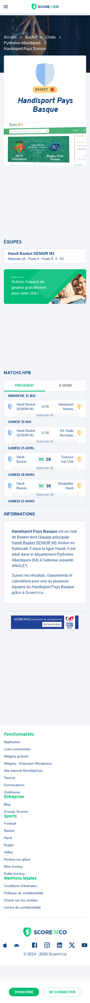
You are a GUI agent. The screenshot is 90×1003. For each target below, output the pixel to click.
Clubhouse (12, 792)
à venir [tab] (65, 385)
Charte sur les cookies (21, 900)
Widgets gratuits (16, 756)
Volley (8, 852)
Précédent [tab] (24, 385)
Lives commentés (17, 749)
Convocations (14, 785)
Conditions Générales (20, 886)
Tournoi (9, 778)
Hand (8, 838)
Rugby (9, 845)
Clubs (51, 37)
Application (12, 742)
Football (10, 823)
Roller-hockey (14, 874)
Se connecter (62, 992)
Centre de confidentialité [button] (22, 907)
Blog (7, 804)
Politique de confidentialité (23, 893)
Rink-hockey (13, 866)
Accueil (10, 37)
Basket (31, 37)
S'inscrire (24, 992)
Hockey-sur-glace (17, 859)
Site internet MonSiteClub (23, 771)
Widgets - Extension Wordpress (28, 763)
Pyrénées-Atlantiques (22, 43)
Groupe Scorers (16, 811)
